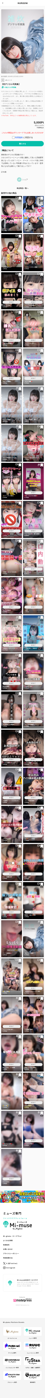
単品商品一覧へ (22, 188)
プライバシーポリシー (11, 1253)
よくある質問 (8, 1240)
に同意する (24, 137)
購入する (22, 144)
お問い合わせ (8, 1249)
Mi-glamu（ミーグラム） (12, 1236)
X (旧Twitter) (11, 1263)
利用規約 (19, 137)
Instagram (10, 1268)
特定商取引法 (8, 1258)
